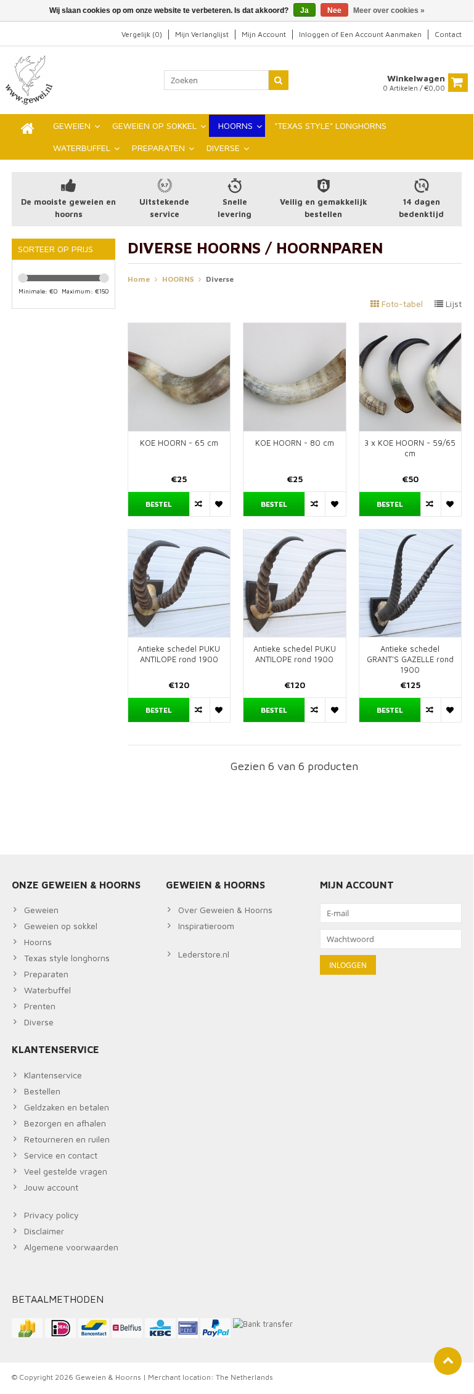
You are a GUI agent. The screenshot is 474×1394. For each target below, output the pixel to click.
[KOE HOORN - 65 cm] (179, 329)
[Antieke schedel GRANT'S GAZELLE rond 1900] (410, 536)
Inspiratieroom (206, 925)
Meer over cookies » (389, 10)
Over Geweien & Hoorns (225, 909)
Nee (334, 10)
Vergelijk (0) (141, 34)
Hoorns (38, 942)
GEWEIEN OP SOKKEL (154, 125)
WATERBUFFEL (81, 147)
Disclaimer (44, 1231)
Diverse (220, 279)
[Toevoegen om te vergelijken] (199, 504)
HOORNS (235, 125)
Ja (304, 10)
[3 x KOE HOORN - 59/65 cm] (410, 329)
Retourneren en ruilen (67, 1139)
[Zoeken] (278, 80)
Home (139, 279)
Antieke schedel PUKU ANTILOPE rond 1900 (178, 654)
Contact (448, 34)
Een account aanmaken (381, 34)
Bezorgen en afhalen (65, 1123)
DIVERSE (223, 147)
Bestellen (42, 1091)
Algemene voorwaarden (71, 1247)
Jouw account (51, 1187)
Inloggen (315, 34)
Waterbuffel (47, 990)
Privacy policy (51, 1215)
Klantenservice (53, 1075)
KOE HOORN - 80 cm (294, 443)
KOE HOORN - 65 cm (179, 443)
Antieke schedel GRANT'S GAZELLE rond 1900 (410, 659)
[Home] (28, 128)
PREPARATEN (158, 147)
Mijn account (264, 34)
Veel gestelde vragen (65, 1171)
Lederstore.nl (203, 954)
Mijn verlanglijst (202, 34)
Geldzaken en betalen (66, 1107)
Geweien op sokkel (60, 925)
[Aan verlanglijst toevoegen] (220, 504)
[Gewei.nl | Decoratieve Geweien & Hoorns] (30, 79)
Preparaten (46, 974)
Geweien (41, 909)
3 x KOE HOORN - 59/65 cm (410, 448)
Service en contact (60, 1155)
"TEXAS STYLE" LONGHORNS (330, 125)
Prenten (39, 1006)
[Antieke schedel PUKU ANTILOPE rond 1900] (179, 536)
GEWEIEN (72, 125)
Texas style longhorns (67, 958)
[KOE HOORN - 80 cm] (294, 329)
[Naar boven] (448, 1361)
